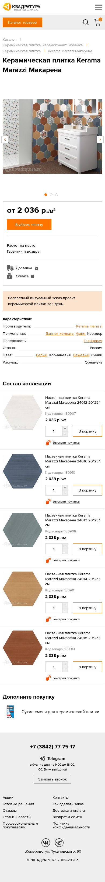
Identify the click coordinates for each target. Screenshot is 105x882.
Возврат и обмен (67, 817)
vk (45, 842)
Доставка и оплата (68, 810)
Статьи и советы (17, 817)
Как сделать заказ (68, 804)
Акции (8, 797)
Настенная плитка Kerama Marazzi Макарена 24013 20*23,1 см (72, 520)
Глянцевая (93, 341)
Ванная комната (60, 333)
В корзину (87, 431)
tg (59, 842)
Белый (41, 355)
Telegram (56, 758)
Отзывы (10, 810)
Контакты (60, 797)
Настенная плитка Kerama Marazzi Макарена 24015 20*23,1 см (72, 638)
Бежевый (81, 355)
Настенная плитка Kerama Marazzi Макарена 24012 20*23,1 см (72, 402)
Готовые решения (18, 804)
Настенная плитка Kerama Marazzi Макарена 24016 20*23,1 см (72, 461)
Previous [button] (4, 139)
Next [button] (100, 139)
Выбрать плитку (29, 224)
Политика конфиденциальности (71, 825)
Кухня (80, 333)
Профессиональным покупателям (20, 825)
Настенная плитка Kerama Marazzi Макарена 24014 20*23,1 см (72, 579)
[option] (52, 136)
